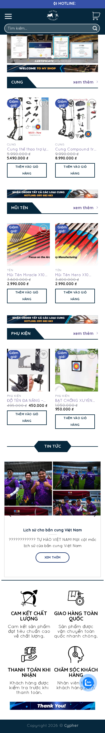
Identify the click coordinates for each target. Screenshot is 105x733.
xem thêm (83, 82)
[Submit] (95, 28)
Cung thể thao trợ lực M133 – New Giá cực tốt (27, 149)
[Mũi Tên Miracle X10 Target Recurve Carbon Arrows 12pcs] (28, 244)
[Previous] (12, 138)
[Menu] (8, 16)
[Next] (93, 138)
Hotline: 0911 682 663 (70, 3)
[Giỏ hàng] (96, 15)
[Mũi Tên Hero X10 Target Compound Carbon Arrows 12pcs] (76, 244)
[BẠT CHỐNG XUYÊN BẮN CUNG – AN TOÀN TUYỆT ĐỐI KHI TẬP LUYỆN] (76, 370)
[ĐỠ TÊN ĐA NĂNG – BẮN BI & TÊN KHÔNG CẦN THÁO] (28, 370)
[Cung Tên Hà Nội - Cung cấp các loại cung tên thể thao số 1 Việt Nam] (53, 15)
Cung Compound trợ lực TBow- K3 (75, 149)
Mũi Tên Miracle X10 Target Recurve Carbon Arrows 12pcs (27, 275)
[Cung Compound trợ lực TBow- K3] (76, 118)
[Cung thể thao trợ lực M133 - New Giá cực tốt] (28, 118)
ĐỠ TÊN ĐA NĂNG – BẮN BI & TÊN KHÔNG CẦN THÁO (27, 400)
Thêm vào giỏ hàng (26, 170)
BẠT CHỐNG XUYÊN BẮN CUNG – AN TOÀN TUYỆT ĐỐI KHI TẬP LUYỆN (76, 400)
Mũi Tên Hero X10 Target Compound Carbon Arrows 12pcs (75, 275)
